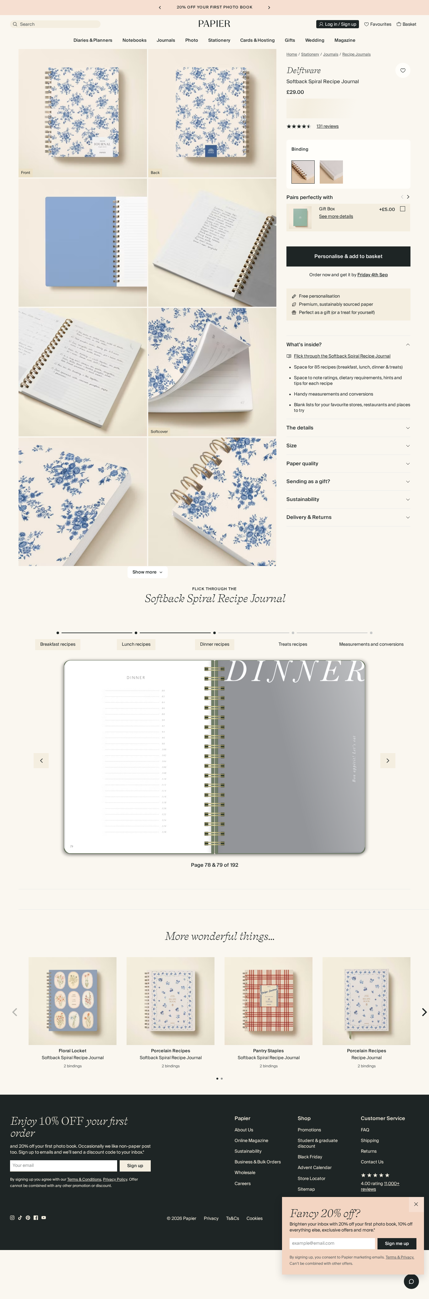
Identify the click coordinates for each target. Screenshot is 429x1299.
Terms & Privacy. (400, 1257)
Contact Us (372, 1162)
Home (291, 54)
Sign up (135, 1166)
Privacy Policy (115, 1179)
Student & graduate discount (318, 1143)
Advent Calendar (315, 1168)
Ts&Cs (232, 1218)
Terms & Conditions (84, 1179)
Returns (369, 1151)
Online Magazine (251, 1141)
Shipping (370, 1141)
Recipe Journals (356, 54)
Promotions (309, 1130)
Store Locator (311, 1179)
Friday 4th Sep (372, 275)
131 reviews (328, 126)
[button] (416, 1204)
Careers (243, 1184)
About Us (244, 1130)
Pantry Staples (268, 1051)
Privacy (211, 1218)
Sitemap (306, 1189)
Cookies (255, 1218)
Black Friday (310, 1157)
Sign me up (397, 1244)
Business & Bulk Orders (258, 1162)
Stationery (310, 54)
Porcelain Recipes (170, 1051)
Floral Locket (72, 1051)
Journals (330, 54)
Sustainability (248, 1151)
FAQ (365, 1130)
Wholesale (245, 1173)
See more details (336, 216)
